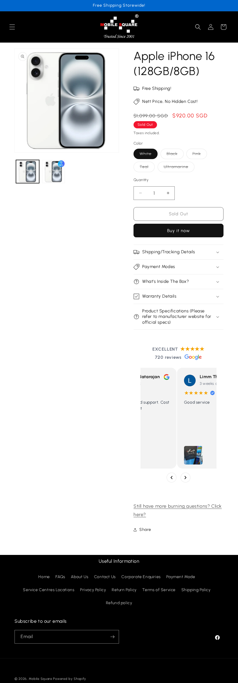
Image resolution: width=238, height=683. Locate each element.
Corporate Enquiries (141, 576)
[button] (12, 27)
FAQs (60, 576)
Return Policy (124, 589)
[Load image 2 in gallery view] (53, 171)
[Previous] (171, 477)
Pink (199, 155)
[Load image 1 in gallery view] (27, 171)
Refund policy (119, 602)
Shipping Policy (196, 589)
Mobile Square (40, 679)
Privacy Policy (93, 589)
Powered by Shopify (69, 679)
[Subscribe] (112, 637)
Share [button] (145, 529)
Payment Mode (180, 576)
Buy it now (178, 230)
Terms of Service (159, 589)
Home (44, 576)
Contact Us (105, 576)
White (149, 155)
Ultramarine (179, 168)
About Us (79, 576)
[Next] (185, 477)
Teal (147, 168)
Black (175, 155)
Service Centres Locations (48, 589)
